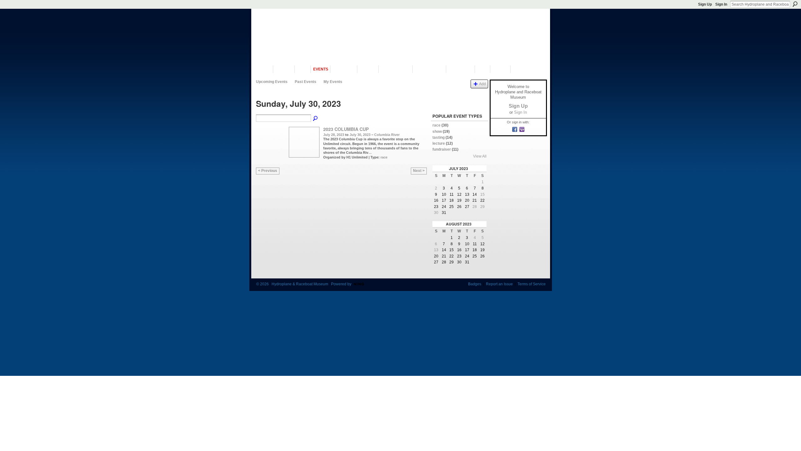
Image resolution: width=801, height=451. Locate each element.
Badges (474, 284)
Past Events (305, 82)
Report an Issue (499, 284)
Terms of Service (532, 284)
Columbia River (387, 135)
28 (474, 207)
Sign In (721, 4)
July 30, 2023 (359, 135)
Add (482, 84)
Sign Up (705, 4)
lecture (438, 143)
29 (482, 207)
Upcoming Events (272, 82)
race (383, 157)
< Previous (267, 170)
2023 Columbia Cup (346, 129)
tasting (438, 137)
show (437, 131)
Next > (419, 170)
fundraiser (441, 149)
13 (436, 250)
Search (795, 4)
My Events (333, 82)
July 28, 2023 (333, 135)
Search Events (316, 119)
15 (482, 194)
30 (436, 212)
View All (480, 156)
